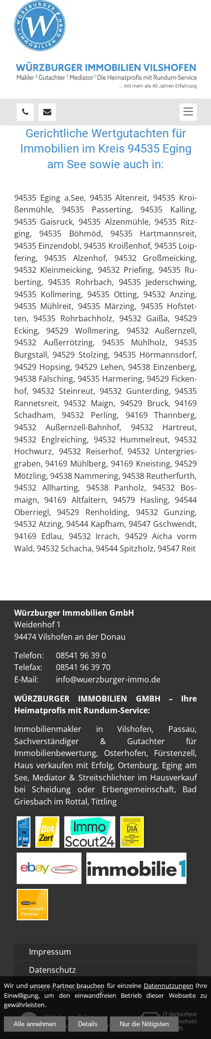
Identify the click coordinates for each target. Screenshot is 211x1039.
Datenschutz (52, 969)
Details (88, 1024)
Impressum (50, 951)
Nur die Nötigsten (144, 1024)
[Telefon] (25, 112)
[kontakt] (47, 112)
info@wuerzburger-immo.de (108, 679)
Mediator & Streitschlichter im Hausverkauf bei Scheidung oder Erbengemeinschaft (105, 783)
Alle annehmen (35, 1024)
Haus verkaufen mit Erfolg (63, 765)
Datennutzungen (168, 985)
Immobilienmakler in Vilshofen (83, 728)
